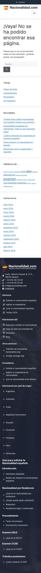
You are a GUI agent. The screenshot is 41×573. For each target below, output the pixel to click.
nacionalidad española (15, 183)
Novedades (8, 97)
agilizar (5, 172)
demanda (34, 172)
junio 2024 (8, 208)
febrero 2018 (9, 250)
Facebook (9, 288)
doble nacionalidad (21, 175)
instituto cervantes (22, 179)
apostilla (10, 172)
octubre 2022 (9, 235)
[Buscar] (6, 69)
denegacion (9, 175)
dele (29, 171)
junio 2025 (8, 205)
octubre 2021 (9, 243)
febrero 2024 (9, 220)
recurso (34, 183)
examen (9, 179)
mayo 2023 (8, 231)
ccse (22, 171)
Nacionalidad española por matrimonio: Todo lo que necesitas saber (19, 129)
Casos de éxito (10, 89)
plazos (29, 183)
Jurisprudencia (10, 93)
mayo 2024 (8, 212)
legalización (31, 179)
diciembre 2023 (10, 227)
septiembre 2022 (11, 239)
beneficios (17, 172)
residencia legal (8, 186)
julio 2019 (7, 247)
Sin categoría (9, 101)
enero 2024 (8, 224)
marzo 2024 (8, 216)
